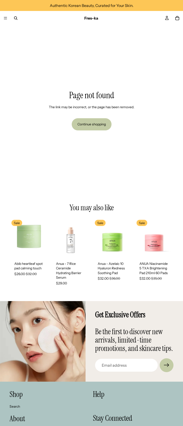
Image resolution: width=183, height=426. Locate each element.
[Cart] (177, 18)
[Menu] (5, 18)
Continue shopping (91, 124)
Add (86, 249)
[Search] (15, 18)
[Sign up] (166, 365)
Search (15, 406)
